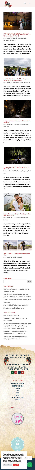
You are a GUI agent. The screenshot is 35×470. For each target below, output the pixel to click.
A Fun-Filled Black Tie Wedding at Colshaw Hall (15, 305)
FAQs (17, 395)
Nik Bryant (7, 38)
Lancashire (24, 38)
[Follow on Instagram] (15, 372)
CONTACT (17, 400)
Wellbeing (5, 220)
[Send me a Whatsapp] (29, 464)
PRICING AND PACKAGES (17, 397)
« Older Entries (7, 278)
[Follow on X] (12, 372)
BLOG (17, 393)
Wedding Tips (13, 40)
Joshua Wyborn (7, 318)
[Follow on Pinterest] (22, 372)
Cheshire (20, 38)
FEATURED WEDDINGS (17, 386)
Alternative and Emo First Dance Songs (13, 308)
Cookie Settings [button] (7, 465)
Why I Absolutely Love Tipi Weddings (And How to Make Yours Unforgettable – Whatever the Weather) (17, 35)
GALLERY (17, 388)
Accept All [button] (16, 465)
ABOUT (17, 391)
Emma (5, 336)
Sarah (5, 315)
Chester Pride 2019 (13, 315)
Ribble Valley (6, 126)
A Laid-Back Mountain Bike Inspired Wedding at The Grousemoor (16, 79)
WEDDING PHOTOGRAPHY (17, 384)
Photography (6, 40)
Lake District (20, 82)
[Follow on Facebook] (19, 372)
